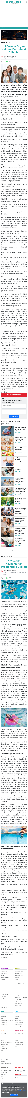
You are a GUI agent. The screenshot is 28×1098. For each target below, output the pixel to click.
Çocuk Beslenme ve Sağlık (21, 997)
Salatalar (3, 1061)
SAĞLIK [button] (3, 28)
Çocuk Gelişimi (18, 1005)
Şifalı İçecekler (4, 1057)
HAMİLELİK (17, 968)
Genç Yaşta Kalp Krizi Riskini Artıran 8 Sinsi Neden (20, 429)
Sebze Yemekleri (4, 1044)
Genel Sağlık (4, 1022)
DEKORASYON (4, 1067)
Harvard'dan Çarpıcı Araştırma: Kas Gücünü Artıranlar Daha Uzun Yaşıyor (20, 531)
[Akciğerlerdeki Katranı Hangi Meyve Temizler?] (7, 451)
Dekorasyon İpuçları (5, 1081)
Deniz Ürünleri (4, 1059)
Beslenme (17, 977)
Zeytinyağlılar (4, 1048)
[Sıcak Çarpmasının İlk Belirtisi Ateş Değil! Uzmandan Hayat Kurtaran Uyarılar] (7, 491)
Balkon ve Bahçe (5, 1079)
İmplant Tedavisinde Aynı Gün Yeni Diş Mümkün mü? (20, 520)
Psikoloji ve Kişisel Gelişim (7, 1020)
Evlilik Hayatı (4, 973)
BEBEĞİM (3, 990)
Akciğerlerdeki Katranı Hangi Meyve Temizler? (20, 449)
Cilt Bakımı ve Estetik (19, 1038)
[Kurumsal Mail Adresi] (16, 1077)
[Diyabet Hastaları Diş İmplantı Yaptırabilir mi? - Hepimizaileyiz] (7, 521)
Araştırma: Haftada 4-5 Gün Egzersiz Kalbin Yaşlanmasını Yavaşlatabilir (20, 511)
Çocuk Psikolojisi (18, 1003)
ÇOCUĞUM (17, 990)
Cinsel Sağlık (4, 1024)
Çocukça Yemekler (5, 1055)
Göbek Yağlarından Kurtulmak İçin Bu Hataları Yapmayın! (20, 459)
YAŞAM (16, 1011)
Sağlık (2, 1001)
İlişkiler (2, 975)
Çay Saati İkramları (5, 1033)
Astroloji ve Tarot (18, 1026)
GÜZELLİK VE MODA (19, 1031)
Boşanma (3, 979)
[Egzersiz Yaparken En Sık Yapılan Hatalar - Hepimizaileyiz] (7, 542)
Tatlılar (2, 1040)
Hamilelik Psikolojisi (19, 984)
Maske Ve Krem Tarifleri (20, 1033)
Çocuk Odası (4, 1072)
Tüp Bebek (17, 986)
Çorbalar (3, 1053)
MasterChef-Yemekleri (6, 1063)
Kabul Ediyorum (14, 1094)
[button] (1, 2)
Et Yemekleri (3, 1036)
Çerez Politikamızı (22, 1090)
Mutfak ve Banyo (5, 1076)
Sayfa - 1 (13, 550)
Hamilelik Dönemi (19, 971)
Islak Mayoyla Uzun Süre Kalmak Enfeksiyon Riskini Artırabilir (20, 480)
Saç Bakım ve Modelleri (20, 1036)
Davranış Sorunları (19, 995)
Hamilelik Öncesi (18, 973)
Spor (16, 981)
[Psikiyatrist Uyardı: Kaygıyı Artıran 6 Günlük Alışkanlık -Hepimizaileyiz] (7, 501)
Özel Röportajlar (18, 1024)
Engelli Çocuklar (18, 993)
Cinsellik (16, 979)
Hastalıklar (3, 1016)
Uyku (2, 1003)
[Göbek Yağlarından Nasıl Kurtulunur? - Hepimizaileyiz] (7, 461)
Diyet (2, 1018)
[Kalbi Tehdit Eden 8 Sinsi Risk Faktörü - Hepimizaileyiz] (7, 431)
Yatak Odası (3, 1074)
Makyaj (16, 1040)
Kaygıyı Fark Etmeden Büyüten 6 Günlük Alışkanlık (20, 500)
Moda (16, 1046)
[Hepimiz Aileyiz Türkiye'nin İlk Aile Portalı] (12, 2)
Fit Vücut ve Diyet (19, 1042)
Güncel (16, 1018)
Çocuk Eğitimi (18, 1001)
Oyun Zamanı (4, 1007)
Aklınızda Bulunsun (19, 1020)
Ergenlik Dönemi (18, 999)
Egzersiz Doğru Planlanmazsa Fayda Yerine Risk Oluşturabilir (20, 541)
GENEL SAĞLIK (18, 432)
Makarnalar (3, 1050)
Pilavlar (2, 1046)
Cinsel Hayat (4, 971)
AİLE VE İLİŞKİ (4, 968)
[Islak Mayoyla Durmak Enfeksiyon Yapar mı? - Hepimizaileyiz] (7, 481)
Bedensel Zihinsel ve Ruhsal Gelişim (5, 993)
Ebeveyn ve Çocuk (5, 977)
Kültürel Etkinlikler (19, 1022)
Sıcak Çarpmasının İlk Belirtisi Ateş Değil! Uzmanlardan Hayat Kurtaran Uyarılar (20, 490)
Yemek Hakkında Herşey (6, 1042)
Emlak (16, 1014)
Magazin (17, 1016)
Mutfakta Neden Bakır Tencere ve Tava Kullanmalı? (20, 439)
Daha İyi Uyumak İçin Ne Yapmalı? (20, 468)
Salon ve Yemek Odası (6, 1070)
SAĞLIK (2, 1011)
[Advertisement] (14, 15)
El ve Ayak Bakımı (19, 1044)
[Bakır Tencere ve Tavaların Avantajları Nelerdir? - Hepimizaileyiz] (7, 441)
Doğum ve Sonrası (19, 975)
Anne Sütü (3, 996)
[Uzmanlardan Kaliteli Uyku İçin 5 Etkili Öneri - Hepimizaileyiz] (7, 471)
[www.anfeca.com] (14, 35)
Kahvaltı (3, 1038)
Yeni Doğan (3, 998)
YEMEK (2, 1031)
